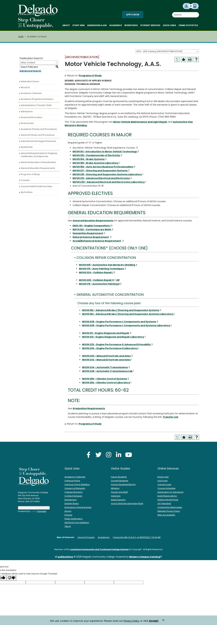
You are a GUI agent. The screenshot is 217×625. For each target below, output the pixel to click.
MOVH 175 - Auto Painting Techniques (101, 268)
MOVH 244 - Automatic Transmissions (105, 367)
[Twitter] (98, 455)
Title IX (67, 526)
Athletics (115, 488)
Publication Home (30, 81)
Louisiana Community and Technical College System (99, 549)
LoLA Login (162, 480)
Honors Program (86, 537)
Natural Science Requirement (91, 237)
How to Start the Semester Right (127, 503)
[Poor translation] (12, 578)
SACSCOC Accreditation (76, 522)
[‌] (39, 15)
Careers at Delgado (74, 488)
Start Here (78, 25)
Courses (25, 180)
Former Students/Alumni (123, 484)
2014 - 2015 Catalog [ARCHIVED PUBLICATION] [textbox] (159, 51)
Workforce (131, 25)
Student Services (150, 25)
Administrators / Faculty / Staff (36, 105)
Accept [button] (153, 620)
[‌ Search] (197, 13)
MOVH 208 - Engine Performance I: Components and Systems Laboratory (126, 325)
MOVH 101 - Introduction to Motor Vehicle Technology (105, 151)
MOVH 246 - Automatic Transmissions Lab (107, 371)
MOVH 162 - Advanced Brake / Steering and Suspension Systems (120, 310)
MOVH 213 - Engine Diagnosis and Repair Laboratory (113, 336)
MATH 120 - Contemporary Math (92, 229)
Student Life (27, 147)
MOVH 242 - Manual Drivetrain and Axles (106, 359)
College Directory (73, 492)
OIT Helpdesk (164, 503)
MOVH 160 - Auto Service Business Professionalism (103, 166)
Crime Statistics (188, 25)
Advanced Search (30, 71)
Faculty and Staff (119, 492)
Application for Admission (170, 492)
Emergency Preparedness (78, 507)
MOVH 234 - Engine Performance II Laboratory (110, 348)
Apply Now (132, 14)
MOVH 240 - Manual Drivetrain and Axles (106, 355)
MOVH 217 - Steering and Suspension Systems (100, 170)
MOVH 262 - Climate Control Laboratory (106, 382)
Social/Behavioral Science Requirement (97, 240)
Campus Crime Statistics (77, 484)
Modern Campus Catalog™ (145, 556)
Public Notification (73, 518)
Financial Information (31, 117)
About (66, 25)
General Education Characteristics (38, 162)
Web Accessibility (166, 515)
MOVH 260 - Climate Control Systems (104, 378)
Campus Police (72, 480)
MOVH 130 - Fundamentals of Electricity (96, 155)
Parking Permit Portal (167, 499)
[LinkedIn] (118, 455)
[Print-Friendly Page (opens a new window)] (189, 59)
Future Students (119, 477)
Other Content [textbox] (27, 62)
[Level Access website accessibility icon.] (191, 5)
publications (65, 556)
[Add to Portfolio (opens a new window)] (183, 59)
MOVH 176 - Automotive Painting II (99, 283)
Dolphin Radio (71, 503)
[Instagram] (108, 455)
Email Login (163, 477)
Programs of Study (30, 174)
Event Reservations (167, 496)
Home (21, 36)
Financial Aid (27, 123)
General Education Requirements (38, 168)
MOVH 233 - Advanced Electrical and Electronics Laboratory (109, 182)
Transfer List (170, 417)
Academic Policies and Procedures (39, 129)
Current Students (119, 480)
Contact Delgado (73, 496)
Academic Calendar (31, 93)
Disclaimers (70, 499)
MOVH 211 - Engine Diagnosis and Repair (105, 333)
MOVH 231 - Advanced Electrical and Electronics (101, 178)
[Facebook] (88, 455)
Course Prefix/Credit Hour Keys (36, 186)
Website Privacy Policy (168, 511)
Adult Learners (118, 499)
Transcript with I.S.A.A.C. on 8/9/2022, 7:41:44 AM (136, 537)
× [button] (163, 620)
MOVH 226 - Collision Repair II (96, 280)
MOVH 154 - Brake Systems (89, 159)
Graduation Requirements (89, 408)
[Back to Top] (211, 621)
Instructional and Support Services (38, 141)
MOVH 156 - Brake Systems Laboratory (96, 163)
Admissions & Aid (97, 25)
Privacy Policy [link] (131, 620)
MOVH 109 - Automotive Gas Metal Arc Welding (107, 264)
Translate (41, 511)
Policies (68, 515)
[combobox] (167, 51)
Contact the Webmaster (169, 507)
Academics (115, 25)
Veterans (115, 496)
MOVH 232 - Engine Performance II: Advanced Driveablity (116, 344)
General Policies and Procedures (38, 135)
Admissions (27, 111)
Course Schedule (166, 488)
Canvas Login (164, 484)
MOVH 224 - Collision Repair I (96, 272)
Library (67, 511)
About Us (25, 87)
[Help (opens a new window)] (196, 59)
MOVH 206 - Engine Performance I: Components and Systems (119, 321)
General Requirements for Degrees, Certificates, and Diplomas (39, 155)
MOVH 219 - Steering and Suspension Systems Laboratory (107, 174)
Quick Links (169, 25)
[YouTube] (128, 455)
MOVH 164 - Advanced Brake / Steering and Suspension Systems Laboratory (128, 314)
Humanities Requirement (88, 233)
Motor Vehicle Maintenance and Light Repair (140, 121)
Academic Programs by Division (37, 99)
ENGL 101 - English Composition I (91, 225)
